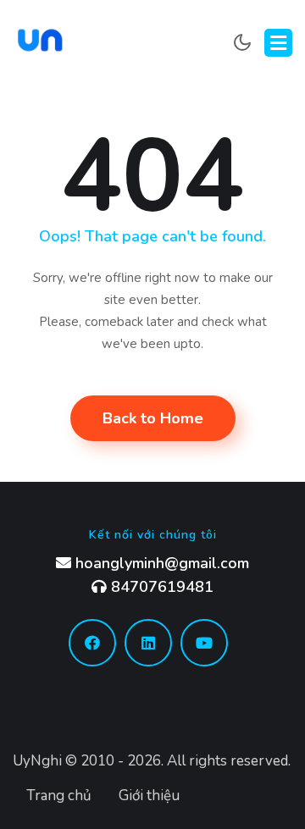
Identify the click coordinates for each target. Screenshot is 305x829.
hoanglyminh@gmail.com (160, 563)
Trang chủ (59, 795)
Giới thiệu (149, 795)
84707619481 (160, 587)
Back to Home (153, 418)
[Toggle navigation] (278, 43)
